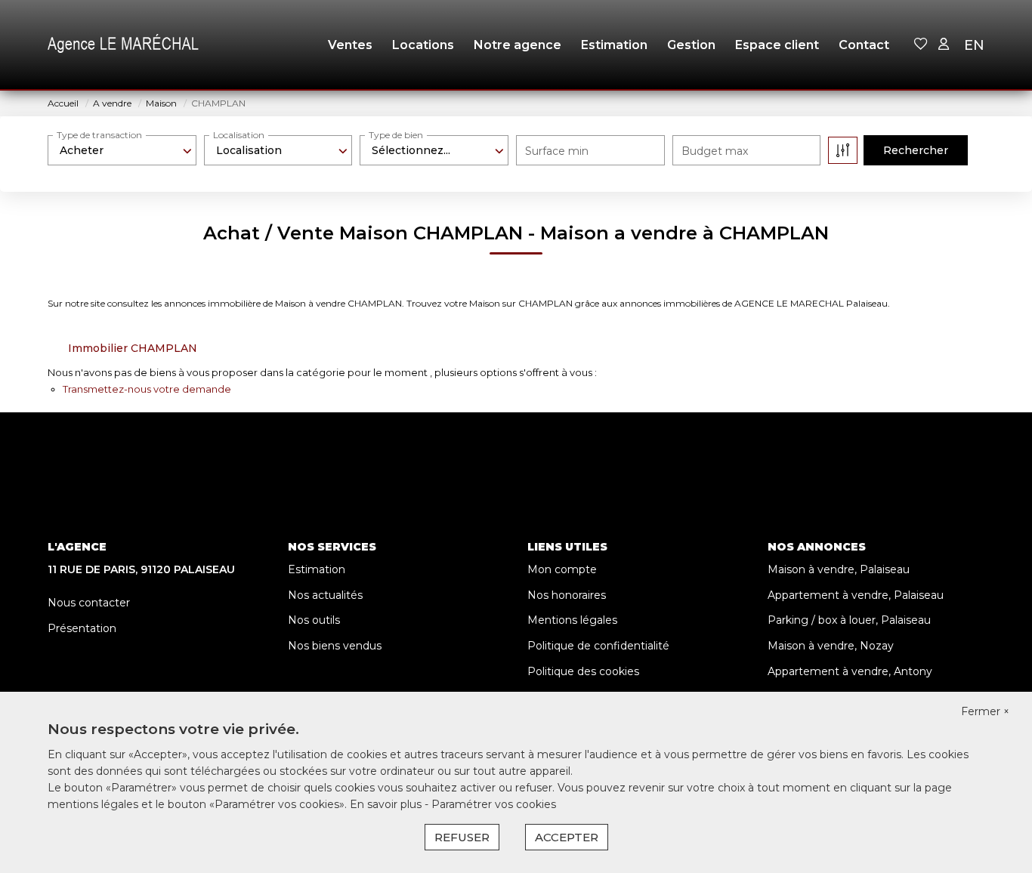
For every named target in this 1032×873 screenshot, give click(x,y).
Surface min (557, 151)
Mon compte (562, 569)
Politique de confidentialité (598, 645)
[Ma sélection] (921, 45)
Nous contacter (89, 602)
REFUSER (462, 837)
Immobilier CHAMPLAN (132, 348)
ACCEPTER (566, 837)
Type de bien (396, 134)
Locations (423, 45)
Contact (864, 45)
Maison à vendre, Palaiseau (839, 569)
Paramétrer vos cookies (493, 804)
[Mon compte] (943, 45)
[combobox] (122, 150)
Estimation (614, 45)
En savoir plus (387, 804)
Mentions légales (572, 620)
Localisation (238, 134)
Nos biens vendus (335, 645)
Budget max (714, 151)
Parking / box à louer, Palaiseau (849, 620)
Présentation (82, 628)
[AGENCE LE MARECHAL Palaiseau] (123, 45)
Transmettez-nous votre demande (147, 389)
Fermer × (985, 711)
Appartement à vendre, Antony (850, 671)
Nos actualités (325, 595)
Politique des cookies (583, 671)
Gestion (691, 45)
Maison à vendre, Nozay (831, 645)
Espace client (777, 45)
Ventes (350, 45)
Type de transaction (99, 134)
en (974, 45)
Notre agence (517, 45)
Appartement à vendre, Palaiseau (856, 595)
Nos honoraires (566, 595)
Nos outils (314, 620)
